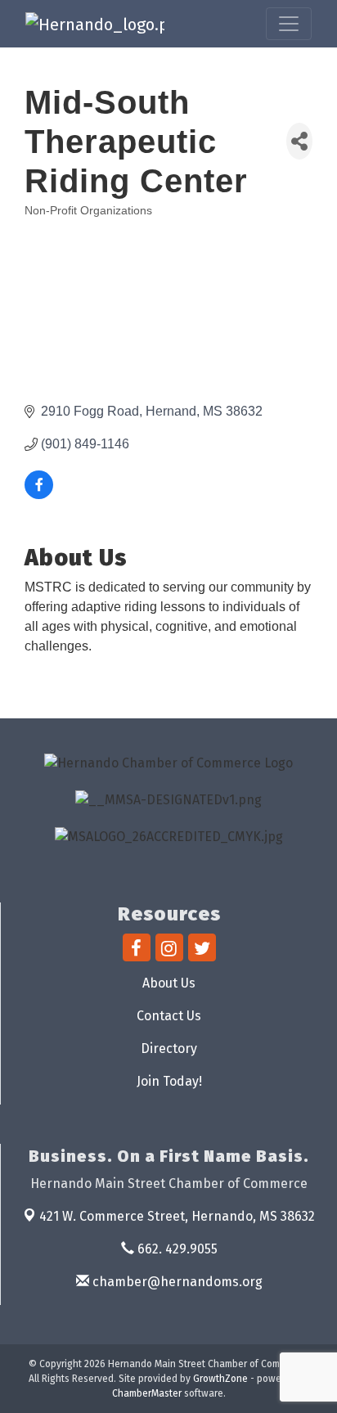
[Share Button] (299, 141)
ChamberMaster (147, 1393)
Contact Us (169, 1016)
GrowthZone (220, 1378)
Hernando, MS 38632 (177, 1216)
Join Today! (169, 1081)
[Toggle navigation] (289, 23)
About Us (168, 983)
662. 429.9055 (176, 1249)
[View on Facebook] (39, 495)
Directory (169, 1048)
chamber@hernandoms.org (176, 1281)
